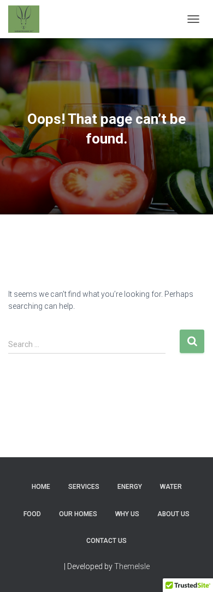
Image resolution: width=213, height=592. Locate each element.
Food (32, 514)
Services (83, 487)
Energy (129, 487)
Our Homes (78, 514)
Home (41, 487)
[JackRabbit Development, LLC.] (28, 19)
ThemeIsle (132, 566)
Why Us (127, 514)
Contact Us (106, 541)
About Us (173, 514)
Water (171, 487)
